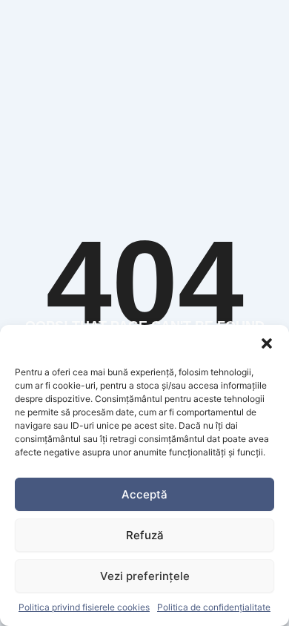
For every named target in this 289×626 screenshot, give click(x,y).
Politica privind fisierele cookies (84, 607)
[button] (266, 343)
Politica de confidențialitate (213, 607)
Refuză (145, 535)
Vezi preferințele (145, 576)
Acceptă (144, 494)
